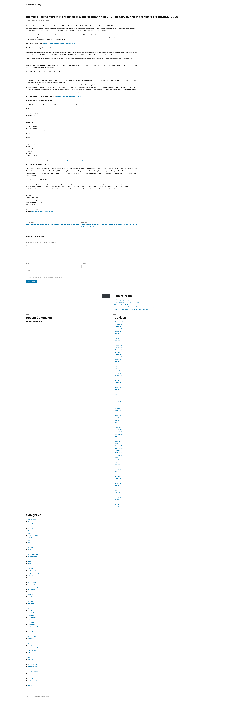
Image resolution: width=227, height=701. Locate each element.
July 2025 (117, 333)
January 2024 (118, 375)
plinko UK (30, 631)
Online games (31, 622)
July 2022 (117, 418)
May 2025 (117, 338)
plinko (29, 629)
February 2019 (118, 497)
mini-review (31, 592)
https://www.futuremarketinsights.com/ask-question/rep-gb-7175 (68, 160)
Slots (29, 652)
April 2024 (117, 368)
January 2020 (118, 471)
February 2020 (118, 469)
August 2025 (118, 331)
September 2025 (119, 329)
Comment (28, 245)
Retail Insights (31, 638)
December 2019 (119, 474)
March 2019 (118, 495)
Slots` (29, 655)
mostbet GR (31, 613)
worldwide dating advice (34, 681)
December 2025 (119, 322)
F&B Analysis (31, 568)
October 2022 (118, 411)
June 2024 (117, 364)
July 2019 (117, 485)
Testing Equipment (32, 669)
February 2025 (118, 345)
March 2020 (118, 467)
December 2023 (119, 378)
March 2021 (118, 443)
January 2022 (118, 432)
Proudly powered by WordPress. (43, 696)
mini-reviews (31, 594)
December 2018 (119, 502)
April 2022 (117, 425)
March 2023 (118, 399)
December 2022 (119, 406)
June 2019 (117, 488)
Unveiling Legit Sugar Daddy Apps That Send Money (127, 300)
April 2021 (117, 441)
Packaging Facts (32, 624)
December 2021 (119, 434)
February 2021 (118, 446)
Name (28, 263)
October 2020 (118, 453)
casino (29, 549)
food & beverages (32, 571)
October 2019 (118, 478)
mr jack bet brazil (32, 620)
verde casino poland (33, 674)
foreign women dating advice (35, 573)
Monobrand (31, 603)
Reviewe (30, 643)
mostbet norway (32, 617)
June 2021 (117, 436)
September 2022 (119, 413)
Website (28, 270)
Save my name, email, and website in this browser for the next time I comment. (45, 277)
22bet (29, 531)
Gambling (30, 575)
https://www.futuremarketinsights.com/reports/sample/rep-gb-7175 (61, 43)
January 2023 (118, 404)
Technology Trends (32, 666)
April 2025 (117, 340)
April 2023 (117, 397)
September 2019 (119, 481)
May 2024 (117, 366)
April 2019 (117, 492)
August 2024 (118, 359)
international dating (33, 587)
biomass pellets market (129, 26)
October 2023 (118, 382)
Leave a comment (46, 20)
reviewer (30, 645)
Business (30, 545)
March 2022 (118, 427)
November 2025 (119, 324)
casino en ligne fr (32, 552)
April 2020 (117, 464)
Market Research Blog (33, 5)
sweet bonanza (31, 662)
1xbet (29, 521)
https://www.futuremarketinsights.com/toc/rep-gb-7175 (71, 96)
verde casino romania (33, 676)
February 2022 (118, 429)
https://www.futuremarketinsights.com (42, 211)
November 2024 (119, 352)
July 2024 (117, 361)
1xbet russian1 (31, 528)
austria (29, 533)
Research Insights (32, 636)
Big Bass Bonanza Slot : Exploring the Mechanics (127, 302)
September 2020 (119, 455)
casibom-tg (30, 547)
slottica (29, 657)
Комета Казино (32, 683)
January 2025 (118, 347)
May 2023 (117, 394)
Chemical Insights (32, 559)
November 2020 (119, 450)
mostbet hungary (32, 615)
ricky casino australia (33, 648)
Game (29, 578)
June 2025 (117, 336)
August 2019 (118, 483)
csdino (29, 561)
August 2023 (118, 387)
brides (29, 542)
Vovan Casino (31, 678)
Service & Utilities (32, 650)
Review (30, 641)
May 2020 (117, 462)
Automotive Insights (33, 535)
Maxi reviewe (31, 589)
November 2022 (119, 408)
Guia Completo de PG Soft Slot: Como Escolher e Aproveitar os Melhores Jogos (134, 307)
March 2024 (118, 371)
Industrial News (32, 582)
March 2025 (118, 343)
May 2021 (117, 439)
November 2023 (119, 380)
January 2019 (118, 500)
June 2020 (117, 460)
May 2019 (117, 490)
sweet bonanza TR (32, 664)
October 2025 (118, 326)
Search (28, 292)
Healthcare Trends (32, 580)
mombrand (30, 596)
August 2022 (118, 415)
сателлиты (30, 685)
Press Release (45, 216)
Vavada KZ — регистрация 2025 (122, 304)
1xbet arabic (31, 524)
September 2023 (119, 385)
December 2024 (119, 350)
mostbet (30, 610)
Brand (29, 540)
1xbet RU (30, 526)
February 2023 (118, 401)
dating (29, 563)
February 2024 (118, 373)
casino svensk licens (33, 554)
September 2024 (119, 357)
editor (29, 20)
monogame (30, 606)
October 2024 (118, 354)
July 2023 (117, 389)
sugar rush (30, 659)
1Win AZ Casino (32, 519)
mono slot (30, 601)
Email (84, 263)
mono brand (31, 599)
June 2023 (117, 392)
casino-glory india (32, 556)
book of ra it (31, 538)
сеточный (30, 688)
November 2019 (119, 476)
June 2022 (117, 420)
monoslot (30, 608)
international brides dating (34, 585)
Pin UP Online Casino (33, 627)
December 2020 (119, 448)
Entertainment (31, 566)
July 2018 (117, 507)
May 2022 (117, 422)
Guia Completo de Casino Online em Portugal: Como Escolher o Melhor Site (133, 309)
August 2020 (118, 457)
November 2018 (119, 504)
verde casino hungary (33, 671)
